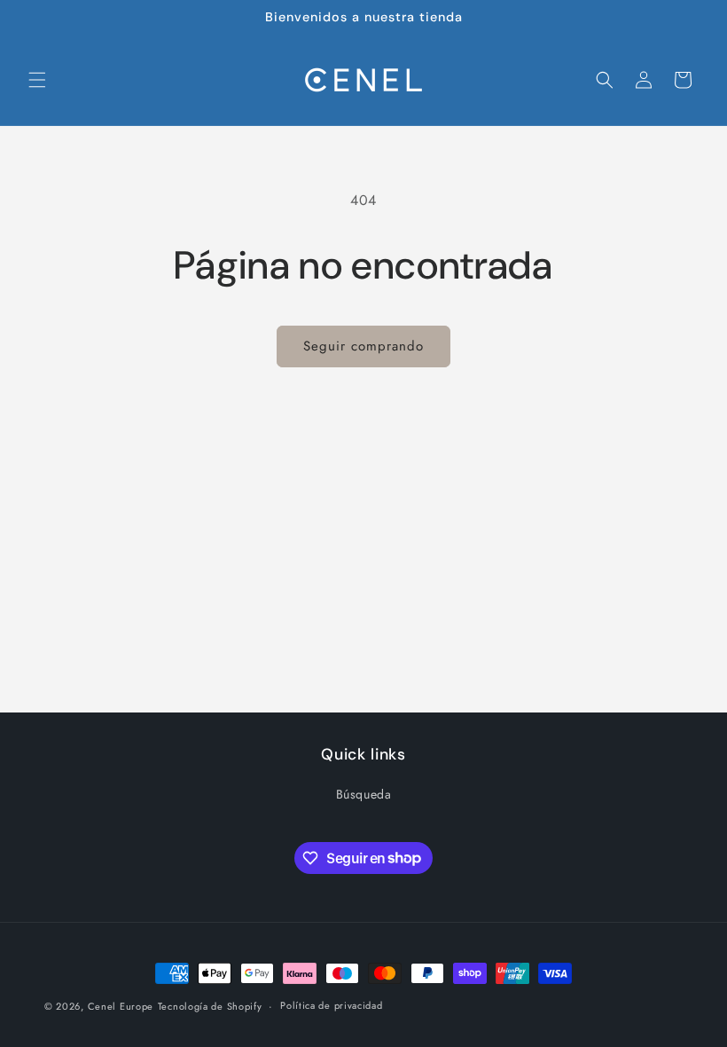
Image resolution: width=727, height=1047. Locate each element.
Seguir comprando (363, 346)
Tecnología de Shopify (210, 1006)
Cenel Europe (120, 1006)
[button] (37, 79)
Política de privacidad (331, 1005)
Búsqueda (364, 794)
